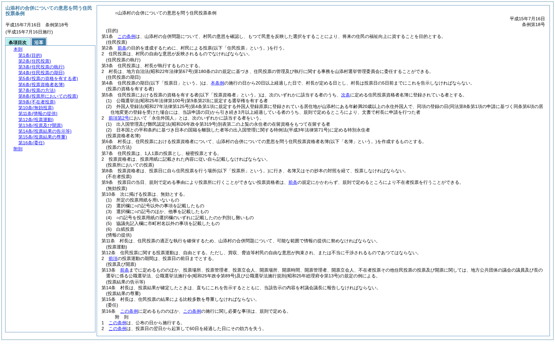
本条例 (217, 82)
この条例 (127, 36)
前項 (113, 258)
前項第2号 (119, 118)
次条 (345, 94)
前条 (122, 47)
